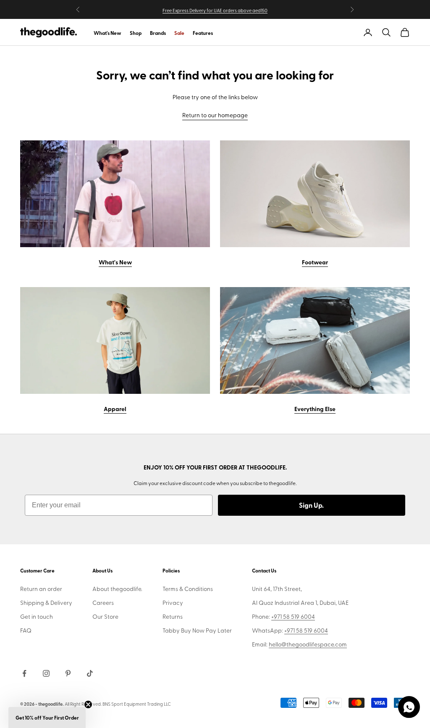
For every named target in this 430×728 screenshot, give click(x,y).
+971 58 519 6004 (293, 616)
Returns (173, 616)
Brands (158, 33)
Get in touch (36, 616)
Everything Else (315, 408)
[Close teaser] (88, 704)
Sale (179, 33)
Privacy (173, 603)
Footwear (315, 262)
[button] (47, 717)
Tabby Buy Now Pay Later (197, 630)
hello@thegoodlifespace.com (308, 644)
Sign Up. (311, 505)
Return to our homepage (215, 115)
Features (203, 33)
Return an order (41, 589)
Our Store (105, 616)
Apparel (115, 408)
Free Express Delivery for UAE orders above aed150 (215, 10)
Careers (103, 603)
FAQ (25, 630)
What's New (107, 33)
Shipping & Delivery (46, 603)
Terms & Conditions (188, 589)
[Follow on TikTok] (90, 673)
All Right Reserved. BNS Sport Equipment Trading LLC (118, 704)
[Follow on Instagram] (46, 673)
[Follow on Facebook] (24, 673)
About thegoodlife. (117, 589)
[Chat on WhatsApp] (409, 707)
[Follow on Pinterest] (68, 673)
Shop (136, 33)
